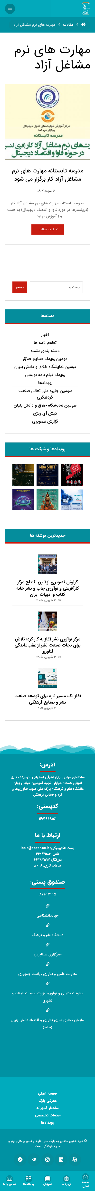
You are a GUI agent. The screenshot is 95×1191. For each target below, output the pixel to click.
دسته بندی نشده (45, 351)
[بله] (20, 1159)
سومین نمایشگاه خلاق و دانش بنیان (45, 405)
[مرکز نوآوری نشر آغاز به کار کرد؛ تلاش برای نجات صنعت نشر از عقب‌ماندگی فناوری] (47, 621)
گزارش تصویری (45, 421)
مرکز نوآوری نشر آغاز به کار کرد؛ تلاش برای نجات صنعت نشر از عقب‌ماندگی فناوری (48, 645)
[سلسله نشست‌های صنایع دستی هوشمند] (23, 475)
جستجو (20, 287)
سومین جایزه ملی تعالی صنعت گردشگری (45, 394)
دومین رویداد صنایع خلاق (45, 359)
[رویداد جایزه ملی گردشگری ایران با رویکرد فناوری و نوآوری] (47, 499)
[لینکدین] (61, 1159)
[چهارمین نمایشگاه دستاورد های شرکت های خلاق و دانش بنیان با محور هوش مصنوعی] (23, 499)
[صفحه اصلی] (83, 25)
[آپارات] (74, 1159)
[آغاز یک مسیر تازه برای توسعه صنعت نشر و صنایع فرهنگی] (47, 678)
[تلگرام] (34, 1159)
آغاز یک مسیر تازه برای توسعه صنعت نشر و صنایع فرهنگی (47, 699)
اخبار (45, 335)
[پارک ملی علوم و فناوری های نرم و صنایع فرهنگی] (86, 8)
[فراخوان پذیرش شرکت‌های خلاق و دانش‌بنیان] (72, 499)
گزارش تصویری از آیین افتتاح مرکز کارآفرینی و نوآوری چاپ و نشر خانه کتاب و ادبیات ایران (47, 588)
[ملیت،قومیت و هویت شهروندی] (72, 475)
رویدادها (45, 383)
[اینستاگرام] (47, 1159)
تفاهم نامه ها (45, 343)
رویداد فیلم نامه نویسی (45, 375)
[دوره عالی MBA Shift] (47, 475)
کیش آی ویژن (45, 413)
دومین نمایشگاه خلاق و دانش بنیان (45, 367)
